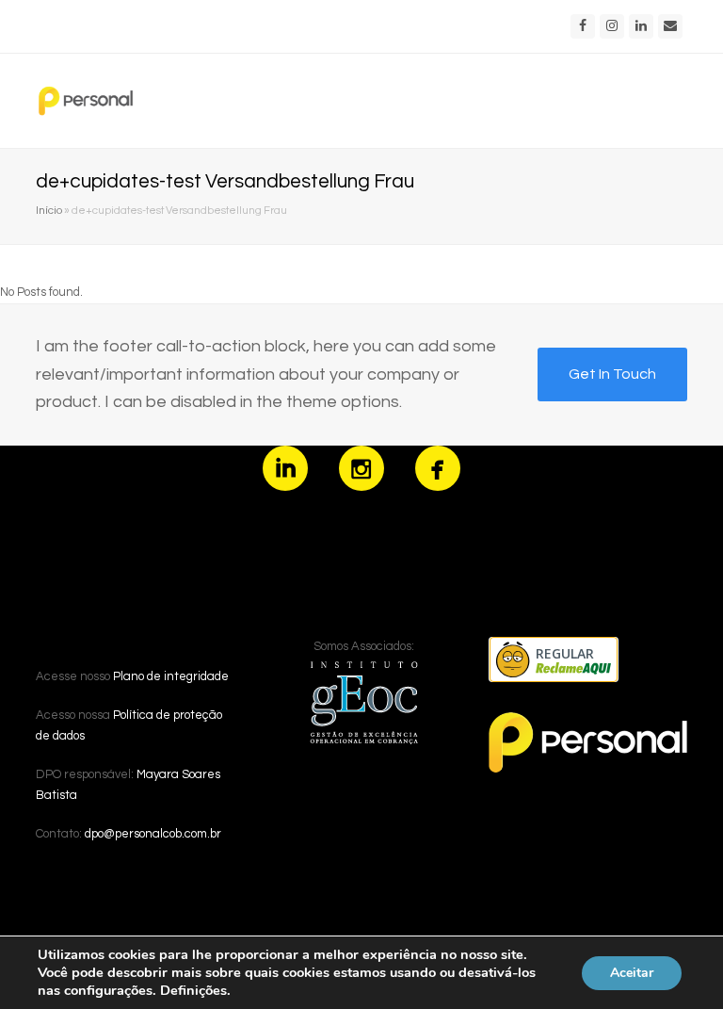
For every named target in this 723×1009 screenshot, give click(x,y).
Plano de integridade (171, 676)
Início (49, 210)
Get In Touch (612, 374)
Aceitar (631, 973)
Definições (193, 990)
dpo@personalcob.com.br (153, 833)
